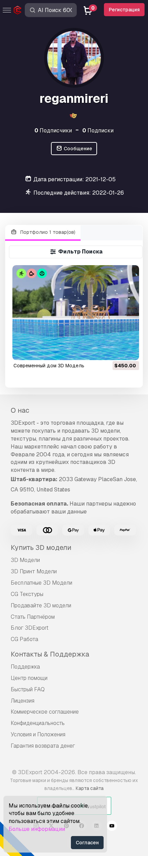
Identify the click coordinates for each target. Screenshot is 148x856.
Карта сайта (90, 788)
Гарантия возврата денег (43, 745)
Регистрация (124, 10)
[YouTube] (112, 827)
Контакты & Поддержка (50, 654)
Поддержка (25, 666)
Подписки (98, 130)
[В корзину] (115, 350)
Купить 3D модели (41, 547)
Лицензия (22, 700)
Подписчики (53, 130)
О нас (20, 410)
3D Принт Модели (34, 571)
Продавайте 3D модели (41, 605)
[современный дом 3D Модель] (75, 312)
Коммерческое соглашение (45, 711)
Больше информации (37, 829)
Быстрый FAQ (28, 689)
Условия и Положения (38, 734)
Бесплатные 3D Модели (41, 582)
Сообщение (77, 148)
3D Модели (25, 560)
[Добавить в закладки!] (129, 350)
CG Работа (24, 639)
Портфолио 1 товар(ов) (47, 232)
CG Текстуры (27, 594)
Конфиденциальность (38, 723)
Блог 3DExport (30, 627)
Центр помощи (29, 678)
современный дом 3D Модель (48, 365)
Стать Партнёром (33, 616)
